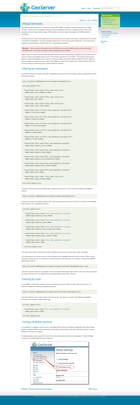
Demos (95, 389)
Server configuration (45, 16)
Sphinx (103, 396)
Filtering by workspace (109, 20)
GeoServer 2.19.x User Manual (37, 8)
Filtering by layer (107, 22)
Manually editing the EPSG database (40, 389)
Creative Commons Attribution (72, 396)
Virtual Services (106, 18)
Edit (103, 43)
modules (94, 20)
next (88, 20)
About (83, 8)
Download (96, 8)
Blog (89, 8)
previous (82, 20)
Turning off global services (110, 24)
